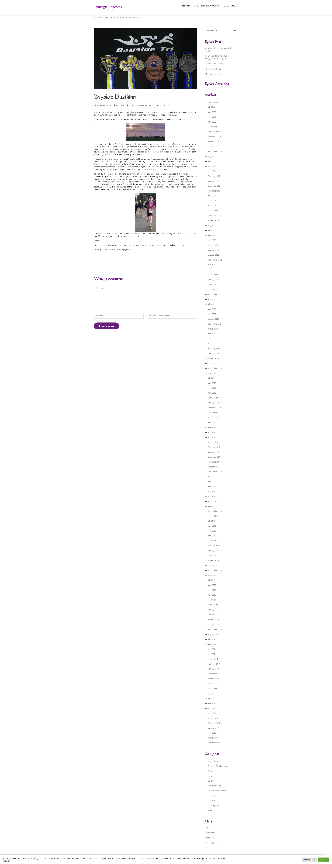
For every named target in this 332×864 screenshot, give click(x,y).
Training (211, 795)
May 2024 (212, 200)
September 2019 (215, 368)
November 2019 (214, 358)
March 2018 (213, 442)
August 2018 (213, 417)
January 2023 (213, 250)
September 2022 (215, 260)
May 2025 (212, 166)
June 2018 (212, 427)
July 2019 (211, 378)
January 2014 (213, 669)
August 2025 (213, 156)
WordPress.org (211, 843)
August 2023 (213, 225)
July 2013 (211, 698)
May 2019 (212, 388)
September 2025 (215, 151)
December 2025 (214, 136)
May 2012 (212, 733)
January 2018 (213, 452)
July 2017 (211, 481)
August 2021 (213, 299)
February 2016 (214, 545)
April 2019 (212, 393)
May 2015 (212, 590)
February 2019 (214, 398)
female (211, 776)
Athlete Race (142, 105)
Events (150, 105)
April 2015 (212, 595)
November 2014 (214, 619)
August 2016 (213, 516)
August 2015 (213, 575)
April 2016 (212, 536)
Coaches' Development (217, 766)
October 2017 (213, 467)
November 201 (214, 742)
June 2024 (212, 196)
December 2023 (214, 215)
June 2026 (212, 112)
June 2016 (212, 526)
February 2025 (214, 176)
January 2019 (213, 402)
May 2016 (212, 531)
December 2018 (214, 407)
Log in (207, 827)
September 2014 (215, 629)
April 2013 (212, 713)
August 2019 (213, 373)
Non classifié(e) (214, 786)
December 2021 (214, 284)
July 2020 (211, 333)
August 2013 (213, 693)
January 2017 (213, 506)
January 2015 (213, 609)
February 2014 (214, 664)
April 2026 (212, 122)
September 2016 (215, 511)
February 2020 (214, 348)
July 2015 (211, 580)
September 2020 (215, 324)
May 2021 (212, 314)
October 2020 (213, 319)
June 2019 (212, 383)
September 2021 (215, 294)
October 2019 (213, 363)
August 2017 (213, 476)
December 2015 (214, 555)
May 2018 (212, 432)
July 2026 (211, 107)
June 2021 (212, 309)
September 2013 (215, 688)
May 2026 (212, 117)
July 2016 (211, 521)
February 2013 (214, 723)
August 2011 (213, 738)
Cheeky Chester (212, 74)
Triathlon (211, 800)
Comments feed (212, 838)
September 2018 (215, 412)
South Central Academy (217, 790)
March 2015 (213, 600)
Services (186, 6)
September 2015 (215, 570)
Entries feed (210, 832)
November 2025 (214, 141)
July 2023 (211, 230)
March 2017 (213, 501)
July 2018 (211, 422)
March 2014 (213, 659)
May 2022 (212, 269)
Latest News (230, 6)
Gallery (210, 781)
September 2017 (215, 471)
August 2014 (213, 634)
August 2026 (213, 102)
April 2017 (212, 496)
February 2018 (214, 447)
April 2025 (212, 171)
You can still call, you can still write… (219, 49)
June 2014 (212, 644)
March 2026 (213, 127)
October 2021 (213, 289)
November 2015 (214, 560)
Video (210, 810)
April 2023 (212, 240)
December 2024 (214, 186)
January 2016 (213, 550)
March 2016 (213, 540)
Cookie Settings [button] (309, 859)
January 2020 (213, 353)
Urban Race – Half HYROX (217, 63)
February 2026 (214, 131)
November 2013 (214, 678)
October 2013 (213, 683)
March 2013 (213, 718)
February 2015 (214, 604)
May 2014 (212, 649)
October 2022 (213, 255)
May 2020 (212, 338)
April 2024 (212, 205)
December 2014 (214, 614)
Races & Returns (213, 68)
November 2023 (214, 220)
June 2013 (212, 703)
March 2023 (213, 245)
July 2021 (211, 304)
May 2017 (212, 491)
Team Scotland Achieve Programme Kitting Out (216, 57)
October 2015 (213, 565)
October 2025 (213, 146)
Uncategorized (214, 805)
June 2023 (212, 235)
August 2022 (213, 264)
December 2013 (214, 673)
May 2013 (212, 708)
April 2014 (212, 654)
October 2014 (213, 624)
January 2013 (213, 728)
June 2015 (212, 585)
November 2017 (214, 462)
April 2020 (212, 343)
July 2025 (211, 161)
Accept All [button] (323, 859)
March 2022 (213, 274)
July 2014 (211, 639)
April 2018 (212, 437)
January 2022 (213, 279)
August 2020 (213, 329)
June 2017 (212, 486)
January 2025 (213, 181)
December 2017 (214, 457)
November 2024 (214, 191)
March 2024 (213, 210)
